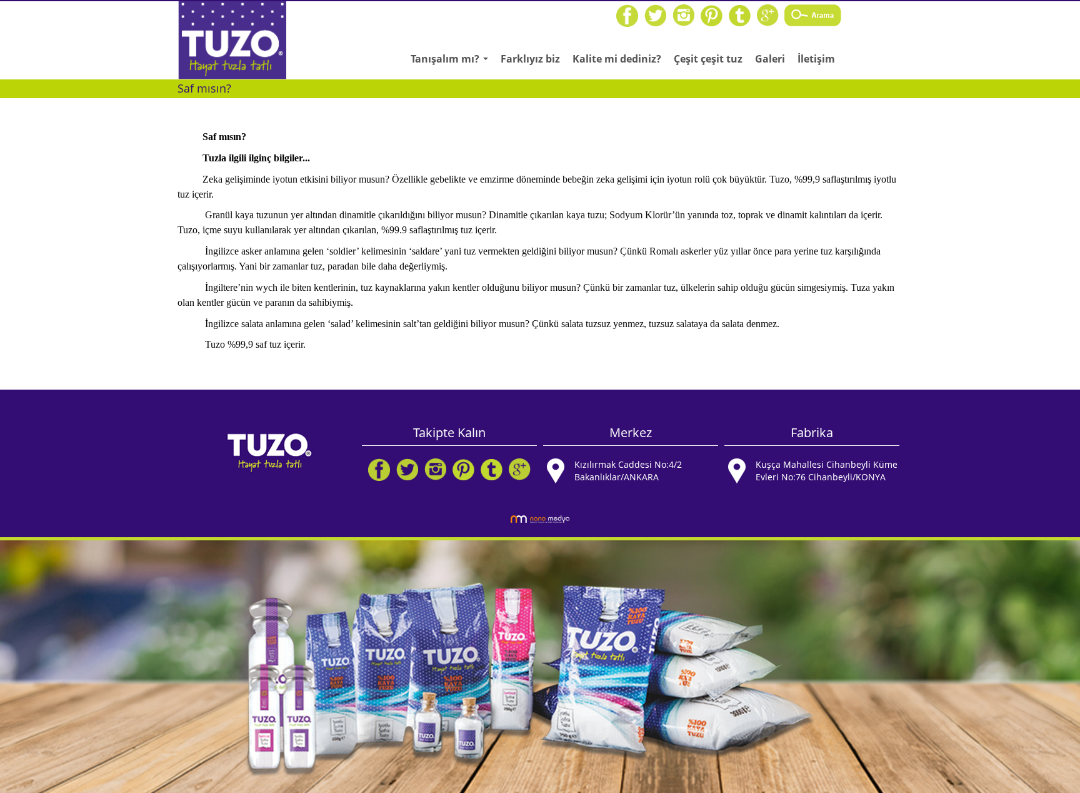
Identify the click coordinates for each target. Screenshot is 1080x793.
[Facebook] (627, 15)
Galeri (770, 59)
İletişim (816, 59)
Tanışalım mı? (452, 62)
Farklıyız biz (530, 59)
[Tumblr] (740, 15)
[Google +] (768, 15)
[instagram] (683, 15)
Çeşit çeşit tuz (708, 59)
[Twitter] (655, 15)
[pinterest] (711, 15)
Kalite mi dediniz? (616, 59)
